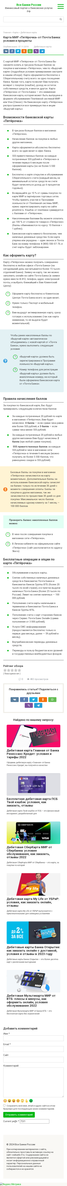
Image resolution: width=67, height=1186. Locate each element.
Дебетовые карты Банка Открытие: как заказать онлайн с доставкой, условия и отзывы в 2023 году (33, 950)
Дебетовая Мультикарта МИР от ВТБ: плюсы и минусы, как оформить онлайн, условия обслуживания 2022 (31, 1001)
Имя (6, 1033)
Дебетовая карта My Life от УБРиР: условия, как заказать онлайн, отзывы (33, 902)
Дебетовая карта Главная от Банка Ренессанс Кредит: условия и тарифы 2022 (33, 754)
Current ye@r (11, 1121)
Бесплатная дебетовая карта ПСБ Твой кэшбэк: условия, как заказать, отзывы (32, 802)
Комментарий (11, 1065)
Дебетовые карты (43, 46)
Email (7, 1044)
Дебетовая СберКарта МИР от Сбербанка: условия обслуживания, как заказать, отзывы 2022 (29, 852)
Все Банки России (28, 4)
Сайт (6, 1055)
